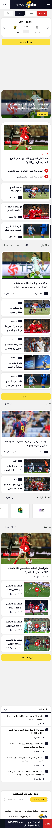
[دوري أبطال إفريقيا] (20, 511)
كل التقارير (8, 403)
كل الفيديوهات (10, 527)
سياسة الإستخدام (31, 811)
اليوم (19, 13)
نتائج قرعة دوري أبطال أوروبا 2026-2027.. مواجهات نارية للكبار (24, 823)
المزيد (6, 709)
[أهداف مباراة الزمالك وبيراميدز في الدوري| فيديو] (25, 625)
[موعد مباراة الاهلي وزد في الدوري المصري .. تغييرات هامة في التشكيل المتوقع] (26, 211)
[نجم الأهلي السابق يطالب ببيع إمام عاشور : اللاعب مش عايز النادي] (26, 144)
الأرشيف (8, 811)
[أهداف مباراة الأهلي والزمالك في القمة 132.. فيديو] (26, 171)
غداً (8, 13)
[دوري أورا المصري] (42, 511)
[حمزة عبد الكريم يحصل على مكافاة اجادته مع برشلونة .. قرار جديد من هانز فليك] (25, 433)
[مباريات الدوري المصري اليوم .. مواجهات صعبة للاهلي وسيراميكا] (26, 192)
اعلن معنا (18, 811)
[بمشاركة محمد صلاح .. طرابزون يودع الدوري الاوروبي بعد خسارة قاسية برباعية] (25, 344)
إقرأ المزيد (42, 114)
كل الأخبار (26, 396)
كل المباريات (26, 42)
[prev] (48, 27)
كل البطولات (9, 497)
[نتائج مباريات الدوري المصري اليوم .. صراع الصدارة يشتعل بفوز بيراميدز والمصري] (26, 231)
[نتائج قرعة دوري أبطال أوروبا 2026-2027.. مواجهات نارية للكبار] (25, 362)
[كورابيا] (26, 4)
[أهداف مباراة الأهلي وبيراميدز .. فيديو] (26, 176)
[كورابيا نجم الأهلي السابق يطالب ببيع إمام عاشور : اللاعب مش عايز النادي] (26, 556)
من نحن (44, 811)
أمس (31, 13)
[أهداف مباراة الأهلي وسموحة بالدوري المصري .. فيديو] (25, 643)
